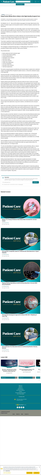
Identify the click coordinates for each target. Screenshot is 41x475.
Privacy (20, 391)
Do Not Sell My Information (20, 392)
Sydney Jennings (6, 222)
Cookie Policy (8, 470)
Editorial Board (20, 389)
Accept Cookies (29, 472)
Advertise (20, 386)
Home (14, 414)
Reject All (36, 472)
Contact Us (20, 387)
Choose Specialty (19, 4)
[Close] (39, 467)
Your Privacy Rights (20, 393)
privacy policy (21, 184)
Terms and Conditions (20, 390)
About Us (20, 385)
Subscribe (35, 182)
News (22, 414)
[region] (20, 470)
